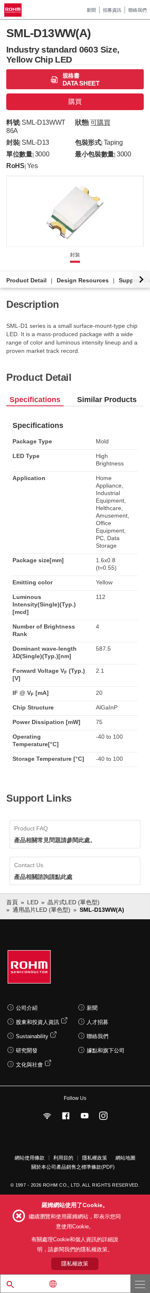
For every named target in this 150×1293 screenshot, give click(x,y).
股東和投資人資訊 (37, 1022)
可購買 (100, 122)
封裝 (75, 255)
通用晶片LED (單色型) (41, 909)
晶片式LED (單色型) (74, 902)
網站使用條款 (30, 1157)
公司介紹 (27, 1008)
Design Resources (83, 280)
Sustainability (32, 1036)
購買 (74, 101)
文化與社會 (29, 1065)
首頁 (12, 902)
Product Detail (26, 280)
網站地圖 (125, 1157)
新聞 (91, 10)
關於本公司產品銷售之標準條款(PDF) (73, 1167)
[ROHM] (14, 10)
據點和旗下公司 (106, 1050)
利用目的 (63, 1157)
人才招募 (97, 1022)
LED (32, 902)
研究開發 (27, 1050)
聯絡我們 (137, 10)
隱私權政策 (94, 1157)
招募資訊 (112, 10)
